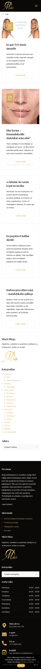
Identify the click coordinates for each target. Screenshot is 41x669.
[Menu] (36, 6)
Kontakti (7, 530)
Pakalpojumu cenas (11, 526)
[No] (38, 662)
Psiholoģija (10, 387)
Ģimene (9, 396)
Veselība (7, 383)
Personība (10, 393)
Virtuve (7, 425)
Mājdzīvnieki (11, 406)
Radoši (9, 419)
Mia (3, 14)
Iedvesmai (8, 409)
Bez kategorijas (10, 432)
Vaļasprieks (10, 400)
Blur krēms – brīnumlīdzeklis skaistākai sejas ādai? (18, 134)
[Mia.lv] (8, 6)
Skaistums (8, 374)
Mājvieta (7, 429)
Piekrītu (21, 665)
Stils (8, 377)
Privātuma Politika (27, 662)
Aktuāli (7, 422)
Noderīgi (9, 412)
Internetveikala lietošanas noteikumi (18, 519)
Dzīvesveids (9, 390)
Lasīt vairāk (20, 75)
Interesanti (10, 416)
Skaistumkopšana (13, 380)
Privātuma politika (11, 522)
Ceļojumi (9, 403)
